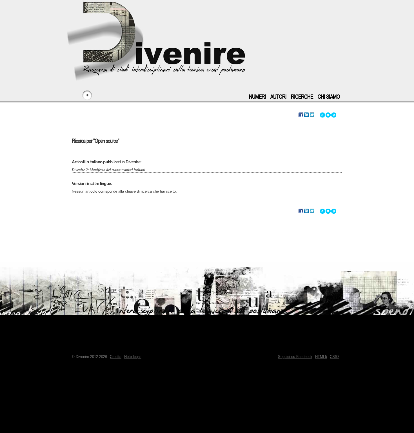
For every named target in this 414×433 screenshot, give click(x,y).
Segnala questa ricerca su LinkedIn (306, 115)
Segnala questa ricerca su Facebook (300, 115)
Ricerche (302, 97)
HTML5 (321, 357)
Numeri (257, 97)
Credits (115, 357)
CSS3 (334, 357)
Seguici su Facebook (295, 357)
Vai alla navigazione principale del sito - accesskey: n (328, 115)
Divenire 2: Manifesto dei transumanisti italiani (108, 170)
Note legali (132, 357)
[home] (207, 36)
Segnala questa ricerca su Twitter (312, 115)
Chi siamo (329, 97)
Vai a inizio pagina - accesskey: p (333, 115)
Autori (278, 97)
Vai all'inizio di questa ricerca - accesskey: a (322, 115)
